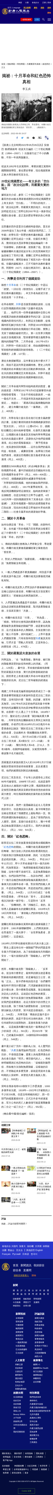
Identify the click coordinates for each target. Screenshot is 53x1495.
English (39, 1250)
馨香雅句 (19, 1375)
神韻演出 (17, 1306)
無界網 (6, 1473)
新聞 (15, 1285)
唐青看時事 (39, 1342)
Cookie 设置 (26, 1491)
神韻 (20, 3)
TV (38, 20)
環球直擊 (19, 1321)
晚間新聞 (19, 1328)
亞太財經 (19, 1353)
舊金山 (11, 1250)
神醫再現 (37, 1378)
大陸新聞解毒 (40, 1353)
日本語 (25, 1254)
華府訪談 (19, 1339)
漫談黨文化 (34, 1435)
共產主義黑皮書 (36, 1428)
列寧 (10, 278)
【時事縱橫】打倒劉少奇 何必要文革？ (18, 1133)
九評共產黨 (34, 1414)
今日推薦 (17, 1302)
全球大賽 (27, 1306)
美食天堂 (17, 1407)
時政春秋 (38, 1328)
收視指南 (29, 1453)
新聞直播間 (27, 20)
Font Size (40, 137)
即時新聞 (37, 1299)
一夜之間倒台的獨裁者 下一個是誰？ (18, 1171)
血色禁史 (46, 64)
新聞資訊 (26, 1265)
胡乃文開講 (38, 1371)
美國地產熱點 (20, 1389)
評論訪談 (39, 1313)
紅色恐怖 (22, 836)
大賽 (27, 3)
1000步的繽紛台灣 (20, 1426)
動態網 (44, 1469)
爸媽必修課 (20, 1382)
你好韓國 (17, 1404)
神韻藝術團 (19, 1466)
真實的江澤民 (35, 1418)
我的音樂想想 (19, 1432)
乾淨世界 (43, 1466)
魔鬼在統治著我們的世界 (40, 1411)
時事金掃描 (39, 1325)
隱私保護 (40, 1453)
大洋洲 (38, 1246)
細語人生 (38, 1356)
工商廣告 (33, 1442)
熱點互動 (38, 1321)
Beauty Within (19, 1414)
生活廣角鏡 (18, 1397)
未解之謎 (19, 1364)
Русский (16, 1254)
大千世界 (17, 1418)
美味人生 (17, 1411)
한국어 (34, 1254)
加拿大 (22, 1246)
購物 (34, 1275)
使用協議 (6, 1457)
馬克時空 (38, 1349)
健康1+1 (36, 1364)
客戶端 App (8, 1460)
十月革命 (11, 285)
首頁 (3, 64)
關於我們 (18, 1453)
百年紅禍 (33, 1421)
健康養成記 (38, 1375)
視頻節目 (39, 1265)
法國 (4, 1250)
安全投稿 (17, 1457)
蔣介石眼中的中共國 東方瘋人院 (18, 1186)
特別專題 (21, 64)
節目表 (17, 1270)
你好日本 (17, 1400)
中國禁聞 (19, 1325)
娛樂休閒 (18, 1392)
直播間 (27, 1270)
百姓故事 (33, 1432)
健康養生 (38, 1360)
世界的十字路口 (41, 1346)
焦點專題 (11, 64)
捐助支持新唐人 (21, 1275)
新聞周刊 (19, 1335)
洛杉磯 (30, 1246)
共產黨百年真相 (33, 64)
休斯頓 (46, 1246)
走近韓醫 (37, 1382)
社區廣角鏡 (20, 1346)
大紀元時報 (32, 1466)
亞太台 (19, 1250)
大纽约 (14, 1246)
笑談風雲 (19, 1368)
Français (6, 1254)
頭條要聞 (17, 1299)
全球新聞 (19, 1318)
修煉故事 (33, 1439)
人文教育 (20, 1360)
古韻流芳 (19, 1371)
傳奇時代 (33, 1400)
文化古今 (19, 1385)
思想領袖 (38, 1332)
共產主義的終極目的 (38, 1407)
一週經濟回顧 (21, 1342)
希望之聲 (6, 1469)
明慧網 (35, 1469)
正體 (44, 3)
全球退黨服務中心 (21, 1469)
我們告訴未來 (35, 1397)
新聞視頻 (20, 1313)
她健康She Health (40, 1368)
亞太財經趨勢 (21, 1349)
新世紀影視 (16, 1473)
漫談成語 (19, 1378)
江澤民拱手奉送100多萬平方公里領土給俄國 (44, 1171)
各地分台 (35, 3)
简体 (49, 3)
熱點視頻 (27, 1299)
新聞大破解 (39, 1335)
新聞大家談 (39, 1318)
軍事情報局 (39, 1339)
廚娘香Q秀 (17, 1421)
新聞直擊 (19, 1332)
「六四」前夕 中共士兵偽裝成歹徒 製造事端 (44, 1186)
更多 (26, 1473)
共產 (38, 638)
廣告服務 (28, 1457)
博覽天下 (27, 1302)
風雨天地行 (34, 1425)
